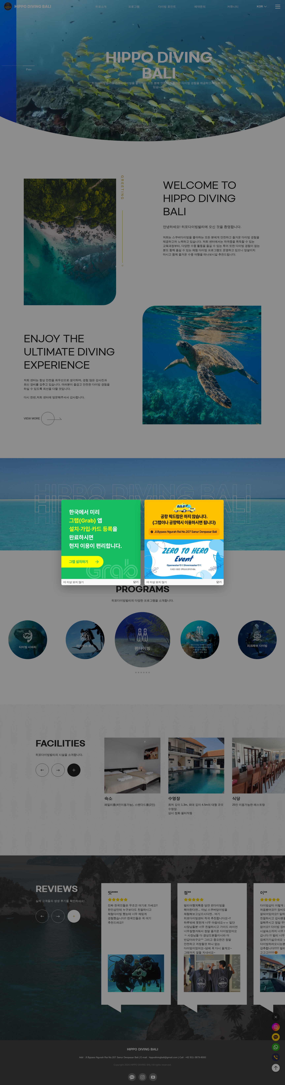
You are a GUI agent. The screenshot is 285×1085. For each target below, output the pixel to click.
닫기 (136, 582)
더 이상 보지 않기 (73, 582)
